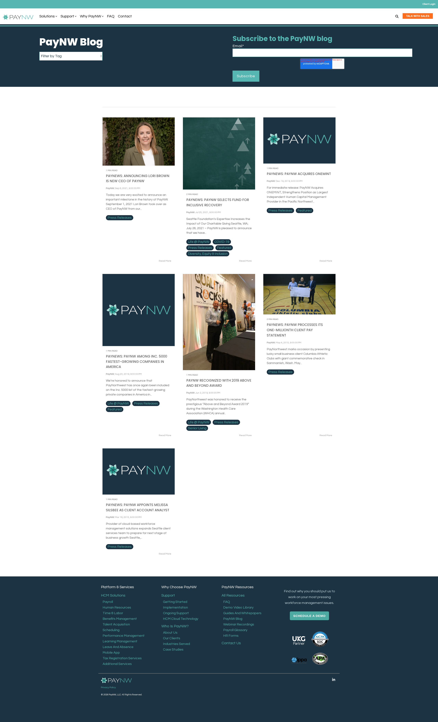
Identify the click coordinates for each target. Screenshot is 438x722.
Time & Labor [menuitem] (113, 613)
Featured (224, 247)
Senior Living (197, 428)
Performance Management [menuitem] (124, 635)
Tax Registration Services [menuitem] (122, 658)
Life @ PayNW (198, 242)
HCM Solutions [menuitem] (113, 595)
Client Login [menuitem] (428, 4)
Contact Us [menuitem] (231, 643)
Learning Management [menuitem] (120, 641)
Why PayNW (90, 16)
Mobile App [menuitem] (111, 652)
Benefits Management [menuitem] (120, 618)
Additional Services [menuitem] (117, 664)
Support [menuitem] (168, 595)
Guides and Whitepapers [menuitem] (242, 613)
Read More (165, 261)
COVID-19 (221, 242)
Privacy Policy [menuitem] (108, 687)
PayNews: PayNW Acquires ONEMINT (299, 173)
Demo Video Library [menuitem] (238, 607)
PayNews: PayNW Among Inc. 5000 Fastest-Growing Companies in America (136, 361)
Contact (125, 16)
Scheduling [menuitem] (111, 630)
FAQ (110, 16)
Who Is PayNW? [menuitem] (175, 626)
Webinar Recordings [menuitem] (238, 624)
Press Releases (120, 217)
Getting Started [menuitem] (175, 602)
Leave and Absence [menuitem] (118, 647)
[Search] (397, 16)
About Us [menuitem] (170, 632)
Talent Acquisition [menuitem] (116, 624)
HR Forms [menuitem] (231, 635)
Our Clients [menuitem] (171, 638)
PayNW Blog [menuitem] (232, 618)
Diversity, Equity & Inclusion (208, 253)
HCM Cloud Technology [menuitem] (180, 618)
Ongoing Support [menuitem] (176, 613)
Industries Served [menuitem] (176, 644)
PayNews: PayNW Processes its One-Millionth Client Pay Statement (295, 330)
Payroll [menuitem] (108, 602)
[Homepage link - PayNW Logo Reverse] (116, 680)
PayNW (110, 188)
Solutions (47, 16)
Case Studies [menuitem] (173, 649)
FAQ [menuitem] (226, 602)
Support (67, 16)
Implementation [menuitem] (175, 607)
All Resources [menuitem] (233, 595)
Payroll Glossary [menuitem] (235, 630)
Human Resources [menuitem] (117, 607)
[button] (333, 679)
